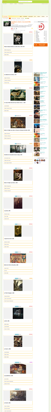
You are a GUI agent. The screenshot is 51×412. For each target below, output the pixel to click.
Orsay (18, 30)
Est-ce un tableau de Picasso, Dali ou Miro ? (43, 119)
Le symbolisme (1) (43, 105)
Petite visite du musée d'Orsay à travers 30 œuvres (43, 73)
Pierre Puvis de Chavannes (8, 381)
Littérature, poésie (13, 18)
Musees (24, 30)
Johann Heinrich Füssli (8, 52)
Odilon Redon (6, 246)
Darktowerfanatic (42, 102)
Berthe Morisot (42, 152)
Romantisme (16, 30)
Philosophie (22, 18)
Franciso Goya (6, 82)
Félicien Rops (6, 244)
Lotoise (41, 139)
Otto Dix (5, 270)
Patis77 (41, 97)
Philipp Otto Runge (7, 160)
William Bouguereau (7, 138)
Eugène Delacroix (7, 133)
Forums (38, 16)
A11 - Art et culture (43, 142)
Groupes (43, 16)
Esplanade (31, 24)
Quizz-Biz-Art (42, 128)
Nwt (40, 111)
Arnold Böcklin (6, 326)
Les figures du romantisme (42, 96)
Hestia (37, 33)
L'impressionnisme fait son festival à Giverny (43, 138)
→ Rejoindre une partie (44, 3)
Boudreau (37, 36)
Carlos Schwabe (7, 406)
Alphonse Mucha (7, 383)
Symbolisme (12, 30)
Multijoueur (30, 16)
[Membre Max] (38, 161)
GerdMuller (41, 82)
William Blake (6, 54)
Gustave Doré (6, 218)
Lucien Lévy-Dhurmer (7, 298)
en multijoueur (20, 3)
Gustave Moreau (7, 296)
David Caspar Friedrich (8, 162)
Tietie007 (41, 134)
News (21, 16)
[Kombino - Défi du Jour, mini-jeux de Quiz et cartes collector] (27, 18)
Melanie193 (37, 32)
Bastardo (37, 35)
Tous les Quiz (5, 16)
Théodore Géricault (7, 80)
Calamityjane (41, 125)
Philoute (41, 78)
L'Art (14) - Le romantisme (42, 101)
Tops (35, 16)
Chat (47, 16)
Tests (25, 16)
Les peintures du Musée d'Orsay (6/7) (44, 87)
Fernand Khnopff (7, 408)
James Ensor (6, 268)
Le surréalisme (42, 133)
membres (15, 3)
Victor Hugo (6, 216)
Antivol (37, 34)
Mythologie (18, 18)
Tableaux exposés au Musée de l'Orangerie (43, 148)
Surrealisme (21, 30)
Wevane (37, 37)
